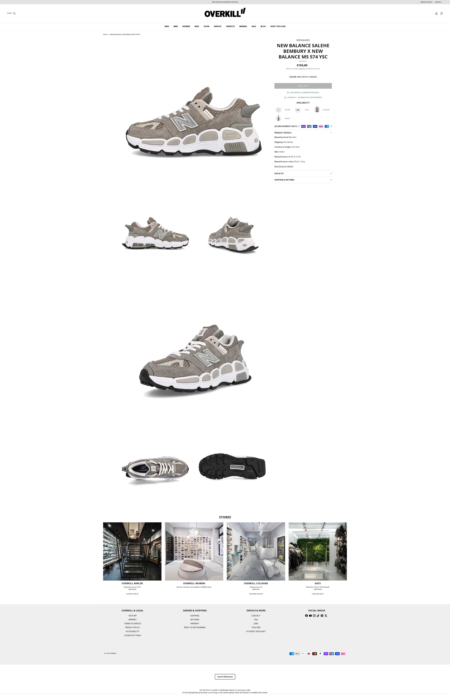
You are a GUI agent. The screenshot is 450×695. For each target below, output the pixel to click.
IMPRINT (132, 619)
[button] (298, 126)
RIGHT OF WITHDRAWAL (195, 627)
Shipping (302, 69)
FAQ (256, 619)
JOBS (256, 623)
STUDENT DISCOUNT (256, 631)
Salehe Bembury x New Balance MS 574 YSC (125, 34)
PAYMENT (194, 623)
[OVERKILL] (225, 13)
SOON (206, 26)
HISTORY (133, 615)
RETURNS (195, 619)
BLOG (263, 26)
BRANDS (243, 26)
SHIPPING (194, 615)
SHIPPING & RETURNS (284, 180)
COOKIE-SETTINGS (132, 635)
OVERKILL (113, 653)
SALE (254, 26)
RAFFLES (217, 26)
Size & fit (279, 173)
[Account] (436, 13)
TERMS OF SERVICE (132, 623)
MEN (176, 26)
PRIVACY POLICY (132, 627)
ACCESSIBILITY (132, 631)
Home (105, 34)
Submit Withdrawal (225, 677)
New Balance (303, 40)
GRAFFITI (230, 26)
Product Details (282, 132)
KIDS (197, 26)
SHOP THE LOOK (277, 26)
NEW (167, 26)
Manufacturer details (283, 166)
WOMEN (186, 26)
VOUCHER (256, 627)
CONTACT (255, 615)
